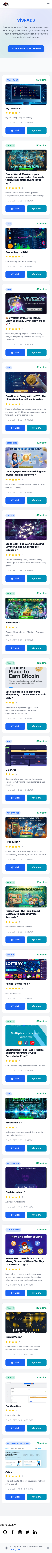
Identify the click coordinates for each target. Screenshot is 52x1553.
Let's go (13, 1549)
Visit (17, 130)
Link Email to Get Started (28, 48)
